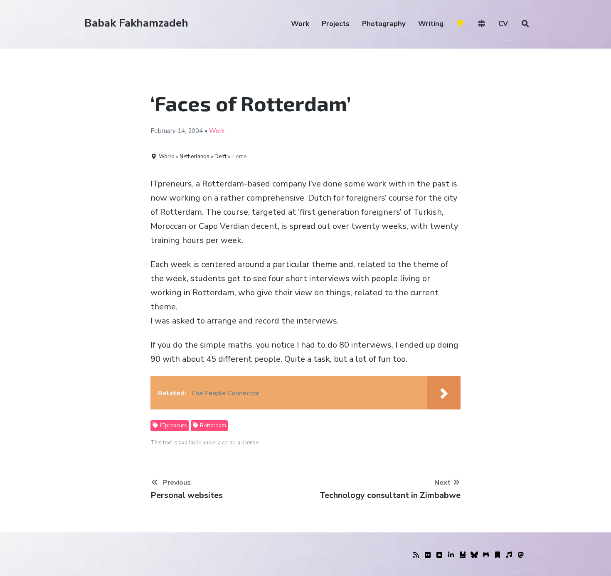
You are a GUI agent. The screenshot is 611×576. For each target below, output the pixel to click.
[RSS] (416, 555)
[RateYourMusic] (509, 555)
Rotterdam (212, 425)
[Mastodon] (521, 555)
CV (503, 24)
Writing (430, 24)
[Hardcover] (462, 555)
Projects (336, 24)
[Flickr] (428, 555)
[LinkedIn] (451, 555)
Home (239, 156)
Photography (384, 24)
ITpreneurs (173, 425)
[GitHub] (486, 555)
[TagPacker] (497, 555)
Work (300, 24)
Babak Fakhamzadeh (136, 23)
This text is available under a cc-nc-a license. (205, 442)
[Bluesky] (474, 555)
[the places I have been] (439, 555)
